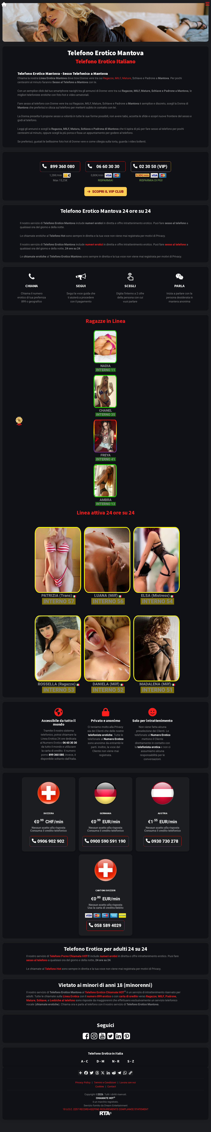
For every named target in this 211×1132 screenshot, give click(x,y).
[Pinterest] (127, 1035)
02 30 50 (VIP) (153, 166)
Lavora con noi (128, 1082)
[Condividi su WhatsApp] (124, 1072)
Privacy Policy (83, 1082)
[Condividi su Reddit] (113, 1072)
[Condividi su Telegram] (119, 1072)
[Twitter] (110, 1035)
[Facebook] (86, 1035)
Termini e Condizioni (105, 1082)
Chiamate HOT (78, 956)
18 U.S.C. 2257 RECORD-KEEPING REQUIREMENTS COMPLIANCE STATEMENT (105, 1109)
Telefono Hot (53, 968)
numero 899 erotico (99, 996)
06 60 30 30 (107, 166)
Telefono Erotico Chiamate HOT (104, 992)
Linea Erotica (71, 996)
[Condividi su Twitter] (91, 1072)
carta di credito (128, 996)
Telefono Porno (59, 956)
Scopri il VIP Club (108, 191)
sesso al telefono (175, 244)
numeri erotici (94, 244)
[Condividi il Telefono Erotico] (80, 1072)
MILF (118, 78)
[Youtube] (102, 1035)
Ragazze (108, 78)
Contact (111, 1086)
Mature (126, 78)
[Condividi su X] (102, 1072)
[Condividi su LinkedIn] (108, 1072)
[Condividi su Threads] (97, 1072)
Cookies (99, 1086)
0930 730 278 (164, 841)
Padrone (170, 996)
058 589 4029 (107, 925)
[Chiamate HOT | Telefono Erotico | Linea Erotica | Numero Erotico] (4, 4)
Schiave (41, 1000)
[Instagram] (94, 1035)
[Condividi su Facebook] (86, 1072)
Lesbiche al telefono (62, 1000)
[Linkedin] (118, 1035)
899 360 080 (62, 166)
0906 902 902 (50, 841)
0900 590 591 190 (108, 841)
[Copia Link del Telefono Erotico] (130, 1072)
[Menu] (207, 4)
